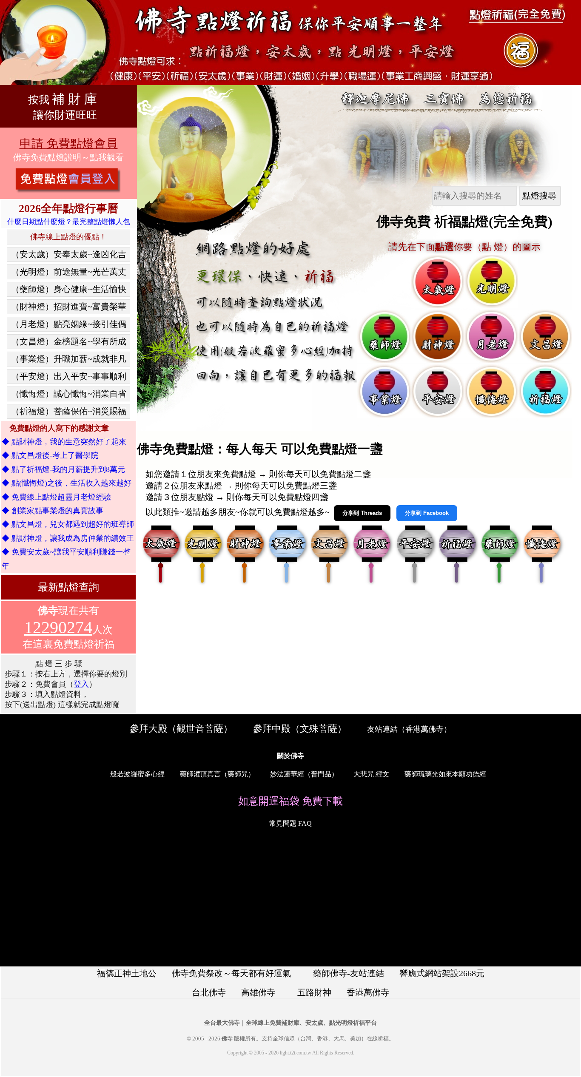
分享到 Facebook (427, 513)
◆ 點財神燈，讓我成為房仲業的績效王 (68, 538)
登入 (81, 684)
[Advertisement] (290, 898)
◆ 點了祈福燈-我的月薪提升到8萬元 (63, 469)
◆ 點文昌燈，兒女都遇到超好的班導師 (68, 524)
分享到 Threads (362, 513)
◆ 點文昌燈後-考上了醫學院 (50, 455)
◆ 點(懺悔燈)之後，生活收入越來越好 (66, 483)
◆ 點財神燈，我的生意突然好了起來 (64, 442)
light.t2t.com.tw (295, 1053)
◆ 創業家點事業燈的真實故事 (52, 510)
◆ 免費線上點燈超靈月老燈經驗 (56, 497)
